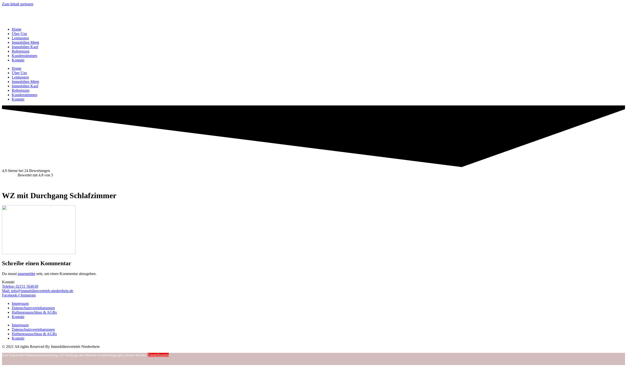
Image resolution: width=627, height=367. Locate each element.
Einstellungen (158, 355)
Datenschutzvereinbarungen (33, 308)
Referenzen (20, 51)
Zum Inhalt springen (17, 4)
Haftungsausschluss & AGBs (34, 312)
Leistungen (20, 38)
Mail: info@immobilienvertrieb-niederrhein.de (37, 291)
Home (16, 29)
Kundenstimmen (24, 56)
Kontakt (18, 60)
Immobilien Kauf (25, 47)
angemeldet (26, 274)
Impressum (20, 303)
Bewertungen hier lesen (20, 183)
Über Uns (19, 34)
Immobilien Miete (25, 42)
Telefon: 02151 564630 (20, 286)
